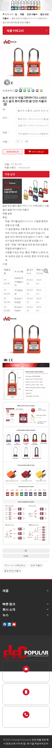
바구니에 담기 (38, 151)
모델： (7, 164)
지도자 (44, 743)
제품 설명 (10, 174)
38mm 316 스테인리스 (15, 565)
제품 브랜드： (11, 167)
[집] (26, 180)
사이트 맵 (20, 743)
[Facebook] (5, 624)
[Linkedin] (9, 624)
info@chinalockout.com (26, 675)
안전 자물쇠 (36, 565)
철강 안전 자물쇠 (12, 570)
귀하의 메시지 (12, 151)
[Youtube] (14, 624)
